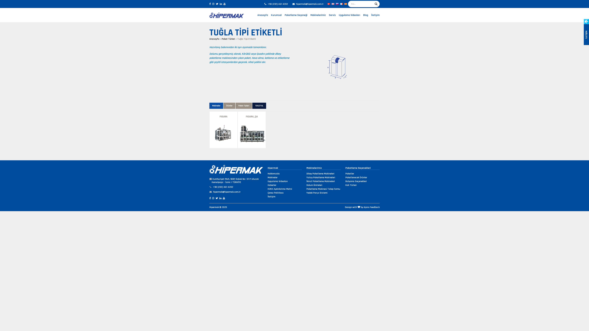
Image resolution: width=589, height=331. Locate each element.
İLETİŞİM (586, 35)
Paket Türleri (228, 39)
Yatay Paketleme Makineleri (320, 177)
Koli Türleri (351, 185)
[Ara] (376, 4)
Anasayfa (262, 15)
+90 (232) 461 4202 (278, 4)
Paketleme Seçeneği (296, 15)
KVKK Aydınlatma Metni (280, 189)
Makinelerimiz (318, 15)
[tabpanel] (294, 130)
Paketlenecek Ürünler (356, 177)
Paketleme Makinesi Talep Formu (323, 189)
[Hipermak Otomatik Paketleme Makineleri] (226, 15)
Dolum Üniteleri (314, 185)
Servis (332, 15)
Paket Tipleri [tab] (243, 106)
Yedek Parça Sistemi (316, 192)
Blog (365, 15)
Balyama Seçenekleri (356, 181)
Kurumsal (276, 15)
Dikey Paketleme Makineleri (320, 173)
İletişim (375, 15)
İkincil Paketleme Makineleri (320, 181)
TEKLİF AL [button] (259, 106)
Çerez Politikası (276, 192)
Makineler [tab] (216, 106)
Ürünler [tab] (229, 106)
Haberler (272, 185)
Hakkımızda (274, 173)
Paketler (349, 173)
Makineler (272, 177)
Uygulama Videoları (349, 15)
